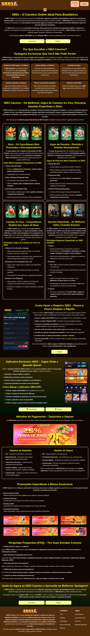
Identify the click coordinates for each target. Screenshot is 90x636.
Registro (62, 618)
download (22, 393)
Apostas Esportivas (81, 624)
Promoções (63, 621)
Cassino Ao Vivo (80, 618)
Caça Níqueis (79, 614)
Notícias (62, 628)
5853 (61, 614)
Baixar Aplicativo (65, 624)
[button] (45, 9)
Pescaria (78, 621)
